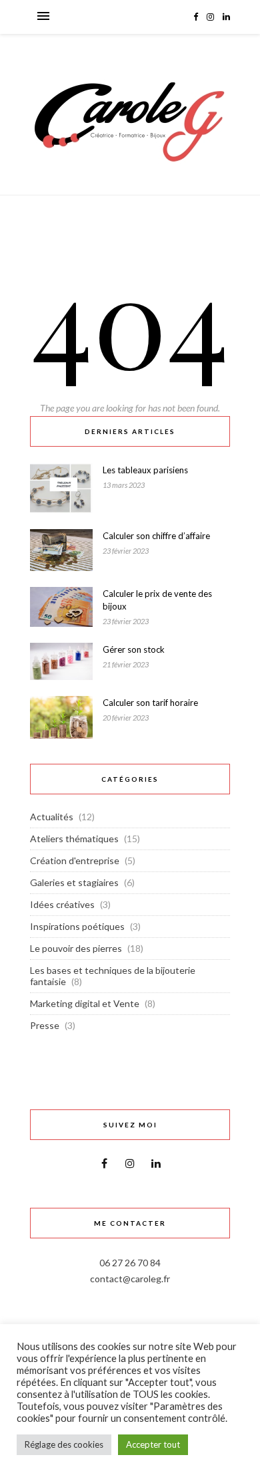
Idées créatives (62, 904)
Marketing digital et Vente (84, 1003)
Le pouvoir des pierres (76, 948)
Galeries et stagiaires (74, 882)
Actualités (51, 816)
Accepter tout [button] (153, 1444)
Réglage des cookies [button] (64, 1444)
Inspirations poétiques (77, 926)
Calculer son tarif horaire (150, 702)
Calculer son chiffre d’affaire (156, 535)
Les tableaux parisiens (145, 470)
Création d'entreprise (74, 860)
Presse (44, 1025)
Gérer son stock (134, 649)
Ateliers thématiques (74, 838)
